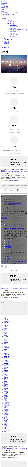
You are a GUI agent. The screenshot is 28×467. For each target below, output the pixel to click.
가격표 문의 (4, 218)
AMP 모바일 (7, 260)
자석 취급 (12, 36)
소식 (5, 38)
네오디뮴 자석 (11, 20)
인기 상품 (6, 256)
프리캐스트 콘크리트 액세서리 (18, 30)
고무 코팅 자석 (14, 34)
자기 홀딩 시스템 (11, 31)
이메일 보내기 (4, 267)
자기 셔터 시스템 (11, 23)
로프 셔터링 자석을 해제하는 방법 (15, 228)
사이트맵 (6, 258)
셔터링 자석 (13, 25)
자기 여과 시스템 (11, 21)
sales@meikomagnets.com (14, 203)
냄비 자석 (12, 33)
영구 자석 (19, 263)
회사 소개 (6, 41)
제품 (5, 18)
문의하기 (6, 43)
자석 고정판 (13, 28)
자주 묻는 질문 (8, 39)
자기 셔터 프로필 (14, 26)
